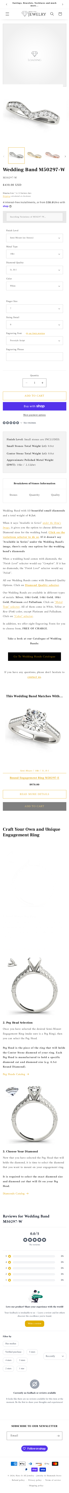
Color (9, 279)
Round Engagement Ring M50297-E (34, 778)
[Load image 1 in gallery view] (16, 156)
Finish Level (12, 231)
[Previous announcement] (6, 4)
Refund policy (18, 1480)
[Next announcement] (62, 4)
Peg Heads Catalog (14, 1074)
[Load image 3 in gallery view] (52, 156)
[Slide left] (3, 156)
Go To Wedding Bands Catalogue (34, 656)
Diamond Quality (15, 263)
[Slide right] (65, 156)
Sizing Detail (12, 317)
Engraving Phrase (15, 349)
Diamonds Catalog (14, 1193)
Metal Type (12, 247)
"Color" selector (23, 616)
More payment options (34, 414)
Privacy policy (35, 1480)
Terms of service (53, 1480)
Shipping (6, 196)
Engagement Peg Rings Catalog (22, 949)
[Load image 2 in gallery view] (34, 156)
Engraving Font (25, 333)
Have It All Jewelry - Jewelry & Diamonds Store (38, 1476)
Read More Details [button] (34, 794)
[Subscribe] (58, 1436)
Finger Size (12, 301)
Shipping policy (36, 1486)
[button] (7, 14)
